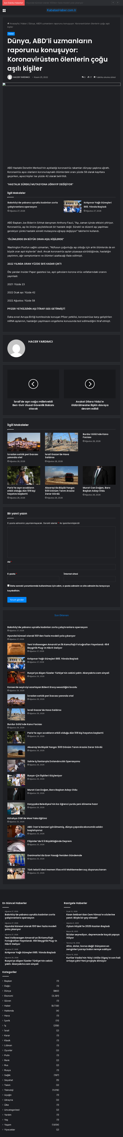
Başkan (8, 981)
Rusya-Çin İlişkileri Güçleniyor (44, 775)
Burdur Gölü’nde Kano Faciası (95, 436)
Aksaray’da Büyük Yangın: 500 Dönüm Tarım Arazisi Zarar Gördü (60, 490)
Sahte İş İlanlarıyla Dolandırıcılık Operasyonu (53, 761)
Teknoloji (8, 1090)
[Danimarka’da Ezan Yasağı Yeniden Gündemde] (16, 860)
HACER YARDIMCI (21, 77)
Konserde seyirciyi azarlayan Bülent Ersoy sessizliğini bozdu (42, 687)
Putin (7, 1055)
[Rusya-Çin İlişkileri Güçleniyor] (16, 780)
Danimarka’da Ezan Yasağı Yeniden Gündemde (54, 855)
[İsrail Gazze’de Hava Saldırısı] (61, 442)
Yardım (7, 1114)
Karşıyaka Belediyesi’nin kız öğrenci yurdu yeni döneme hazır (62, 804)
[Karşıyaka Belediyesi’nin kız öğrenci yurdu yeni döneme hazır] (16, 808)
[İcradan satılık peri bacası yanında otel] (23, 442)
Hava (7, 1015)
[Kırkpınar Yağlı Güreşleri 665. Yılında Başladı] (72, 207)
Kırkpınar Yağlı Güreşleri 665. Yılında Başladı (52, 658)
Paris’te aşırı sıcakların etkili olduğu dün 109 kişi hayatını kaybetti (21, 490)
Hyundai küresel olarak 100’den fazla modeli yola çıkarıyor (41, 635)
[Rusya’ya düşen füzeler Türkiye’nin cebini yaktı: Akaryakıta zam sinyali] (16, 677)
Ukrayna (8, 1100)
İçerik (7, 1020)
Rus (6, 1065)
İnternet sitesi (71, 573)
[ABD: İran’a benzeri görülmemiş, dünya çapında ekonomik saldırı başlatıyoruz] (16, 831)
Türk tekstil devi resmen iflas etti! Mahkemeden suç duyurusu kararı (66, 869)
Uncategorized (11, 1110)
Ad (9, 562)
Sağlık (7, 1075)
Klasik (7, 1040)
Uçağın (8, 1095)
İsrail (6, 1030)
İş (5, 1025)
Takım (7, 1085)
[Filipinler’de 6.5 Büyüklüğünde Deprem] (16, 846)
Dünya (7, 991)
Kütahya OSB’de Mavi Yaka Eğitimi (27, 818)
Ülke (6, 1105)
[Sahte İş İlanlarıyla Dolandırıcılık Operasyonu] (16, 766)
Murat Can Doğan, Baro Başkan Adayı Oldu (96, 489)
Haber (24, 23)
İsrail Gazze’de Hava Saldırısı (57, 456)
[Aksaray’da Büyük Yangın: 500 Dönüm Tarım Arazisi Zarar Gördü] (61, 475)
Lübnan (8, 1045)
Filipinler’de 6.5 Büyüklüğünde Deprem (49, 841)
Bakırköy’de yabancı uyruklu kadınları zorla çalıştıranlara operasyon (47, 627)
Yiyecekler (9, 1129)
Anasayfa (14, 23)
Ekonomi (8, 996)
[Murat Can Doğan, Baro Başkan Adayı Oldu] (99, 475)
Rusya (7, 1070)
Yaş (6, 1119)
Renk (6, 1060)
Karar (7, 1035)
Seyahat (8, 1080)
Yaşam (7, 1124)
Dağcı (7, 986)
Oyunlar (8, 1050)
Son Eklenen (61, 615)
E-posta (12, 573)
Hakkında (9, 1010)
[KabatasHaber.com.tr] (61, 10)
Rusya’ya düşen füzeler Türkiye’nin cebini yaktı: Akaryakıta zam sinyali (68, 673)
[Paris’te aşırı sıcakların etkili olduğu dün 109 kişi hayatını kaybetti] (23, 475)
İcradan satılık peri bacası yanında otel (22, 456)
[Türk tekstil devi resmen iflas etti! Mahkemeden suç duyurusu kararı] (16, 874)
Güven (7, 1000)
